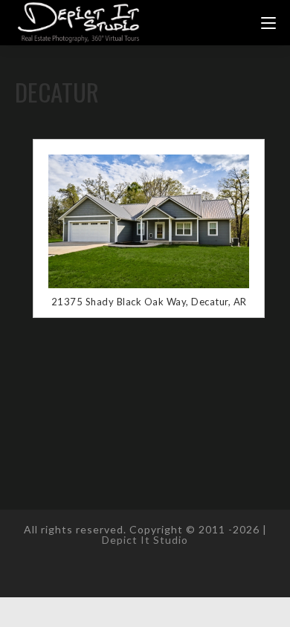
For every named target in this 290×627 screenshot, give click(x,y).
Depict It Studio (145, 539)
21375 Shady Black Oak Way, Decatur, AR (149, 302)
